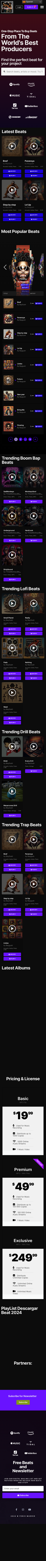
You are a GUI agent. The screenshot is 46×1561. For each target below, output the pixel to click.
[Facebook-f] (16, 1509)
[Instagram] (23, 1509)
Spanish (29, 2)
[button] (42, 7)
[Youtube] (29, 1509)
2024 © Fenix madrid (23, 1516)
